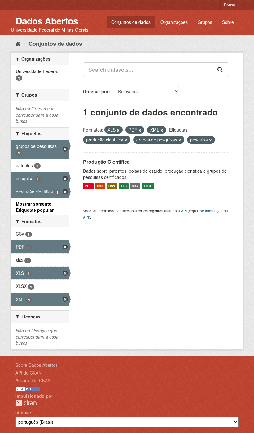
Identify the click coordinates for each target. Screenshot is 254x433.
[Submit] (220, 69)
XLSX (147, 186)
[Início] (18, 43)
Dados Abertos (46, 20)
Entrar (229, 5)
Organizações (174, 22)
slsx (135, 186)
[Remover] (118, 130)
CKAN (26, 403)
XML (100, 186)
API (184, 210)
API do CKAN (28, 373)
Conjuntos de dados (131, 22)
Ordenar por (95, 91)
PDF (88, 186)
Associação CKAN (33, 380)
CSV (111, 186)
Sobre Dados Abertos (36, 365)
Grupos (205, 22)
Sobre (228, 22)
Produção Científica (106, 161)
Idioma (22, 412)
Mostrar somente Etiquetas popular (35, 207)
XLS (123, 186)
